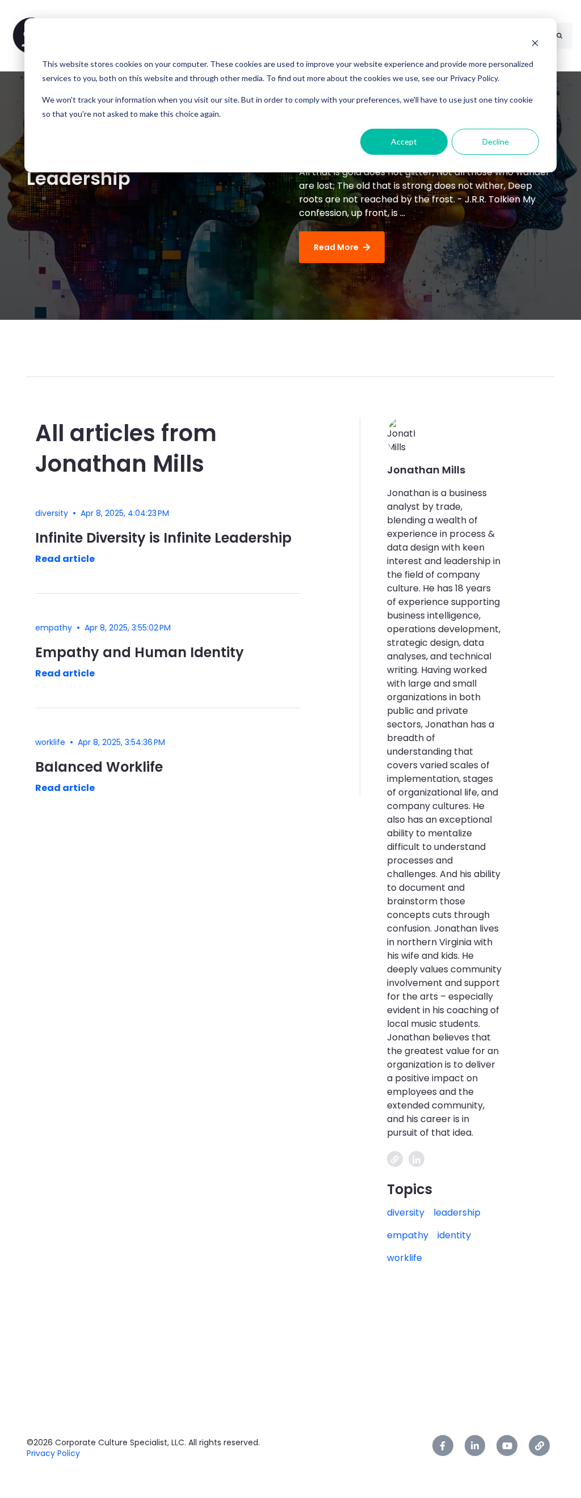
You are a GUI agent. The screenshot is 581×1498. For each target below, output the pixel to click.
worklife (404, 1257)
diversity (405, 1212)
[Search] (559, 36)
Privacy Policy (53, 1453)
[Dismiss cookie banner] (535, 43)
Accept (404, 141)
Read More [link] (336, 247)
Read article (65, 558)
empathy (407, 1235)
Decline (495, 141)
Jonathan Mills (426, 470)
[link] (442, 1445)
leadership (457, 1212)
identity (454, 1235)
